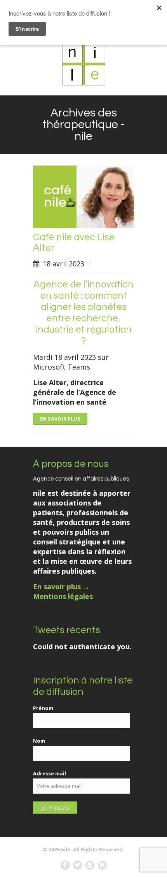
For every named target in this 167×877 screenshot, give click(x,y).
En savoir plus (60, 418)
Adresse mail (49, 773)
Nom (39, 740)
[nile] (83, 63)
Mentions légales (63, 596)
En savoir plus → (61, 586)
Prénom (43, 707)
